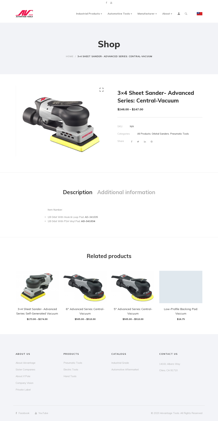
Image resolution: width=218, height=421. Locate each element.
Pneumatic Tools (179, 133)
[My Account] (179, 14)
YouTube (111, 3)
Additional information (126, 192)
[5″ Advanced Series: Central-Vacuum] (132, 287)
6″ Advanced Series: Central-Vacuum (85, 311)
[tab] (78, 192)
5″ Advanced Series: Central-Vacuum (133, 311)
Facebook (106, 3)
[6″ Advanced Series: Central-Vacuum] (85, 287)
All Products (144, 133)
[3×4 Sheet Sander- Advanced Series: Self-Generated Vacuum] (37, 287)
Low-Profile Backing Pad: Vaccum (181, 311)
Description (77, 192)
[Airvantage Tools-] (24, 14)
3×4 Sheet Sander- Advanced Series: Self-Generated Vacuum (37, 311)
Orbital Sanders (160, 133)
